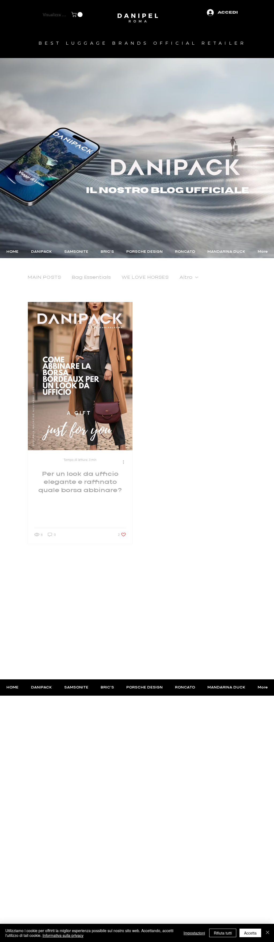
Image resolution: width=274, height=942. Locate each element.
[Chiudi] (267, 933)
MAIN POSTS (44, 277)
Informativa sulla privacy (63, 935)
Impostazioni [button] (194, 933)
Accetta (250, 933)
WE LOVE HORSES (145, 277)
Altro (185, 277)
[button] (77, 14)
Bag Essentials (91, 277)
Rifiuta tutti (223, 933)
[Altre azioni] (125, 462)
